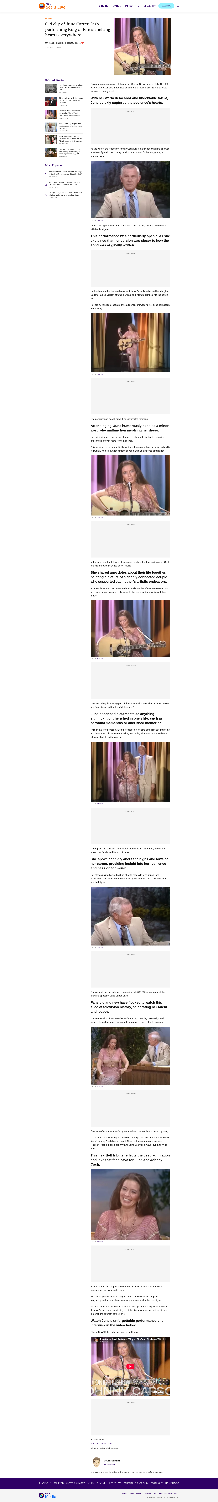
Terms (131, 1494)
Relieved (59, 1483)
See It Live (115, 1483)
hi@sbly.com (109, 1464)
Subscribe (166, 6)
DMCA (155, 1494)
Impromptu (132, 5)
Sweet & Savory (75, 1483)
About (124, 1494)
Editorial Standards (112, 1448)
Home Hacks (172, 1483)
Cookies (147, 1494)
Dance (117, 5)
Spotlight (157, 1483)
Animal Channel (97, 1483)
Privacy (139, 1494)
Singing (103, 5)
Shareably (45, 1483)
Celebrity (150, 5)
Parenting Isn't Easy (136, 1483)
